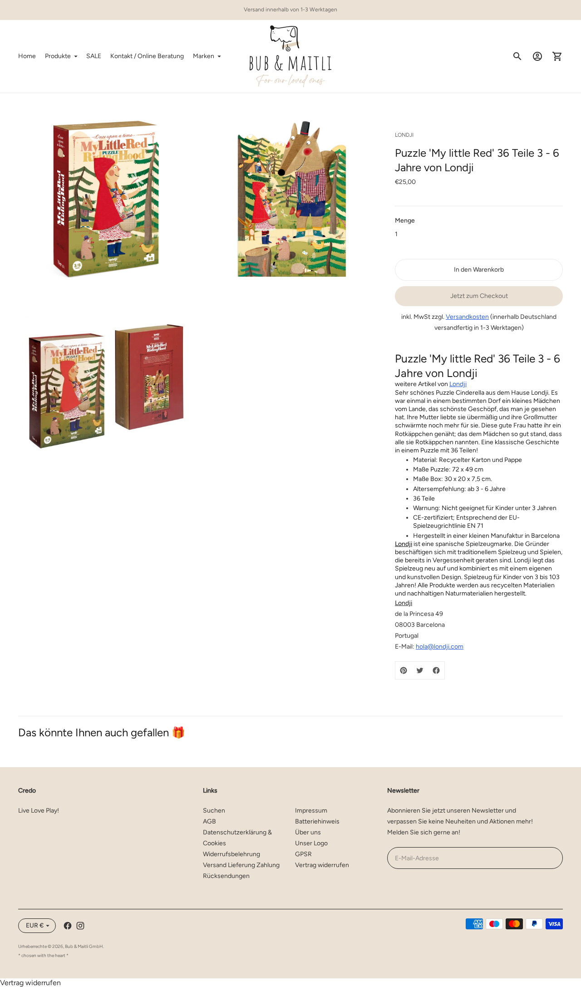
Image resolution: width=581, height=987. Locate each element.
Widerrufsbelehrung (231, 854)
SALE (93, 56)
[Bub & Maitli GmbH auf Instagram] (80, 925)
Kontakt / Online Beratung (147, 56)
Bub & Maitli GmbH (84, 946)
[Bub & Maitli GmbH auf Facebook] (67, 925)
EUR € (35, 925)
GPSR (303, 854)
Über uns (308, 832)
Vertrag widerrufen (322, 865)
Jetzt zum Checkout (479, 296)
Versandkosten (467, 317)
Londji (458, 384)
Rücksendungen (226, 876)
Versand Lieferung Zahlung (241, 865)
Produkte (58, 56)
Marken (203, 56)
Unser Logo (311, 843)
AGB (209, 821)
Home (27, 56)
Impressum (311, 810)
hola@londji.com (439, 646)
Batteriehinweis (317, 821)
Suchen (214, 810)
